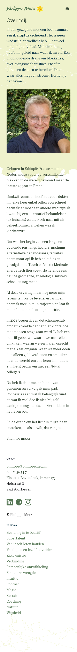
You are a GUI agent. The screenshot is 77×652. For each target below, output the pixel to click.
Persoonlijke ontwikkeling (27, 567)
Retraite (13, 596)
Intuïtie (12, 578)
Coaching (14, 601)
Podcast (13, 584)
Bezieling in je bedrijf (23, 532)
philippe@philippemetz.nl (27, 466)
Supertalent (16, 538)
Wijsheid (14, 613)
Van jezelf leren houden (25, 544)
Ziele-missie (16, 555)
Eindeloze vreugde (21, 573)
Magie (11, 590)
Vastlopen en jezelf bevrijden (30, 550)
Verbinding (15, 561)
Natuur (12, 607)
